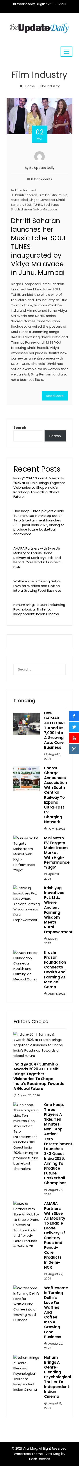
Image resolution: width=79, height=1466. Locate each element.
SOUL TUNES (33, 205)
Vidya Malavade (45, 209)
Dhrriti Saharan (26, 195)
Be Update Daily (41, 167)
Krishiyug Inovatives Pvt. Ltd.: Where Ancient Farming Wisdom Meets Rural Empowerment (58, 910)
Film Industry (48, 195)
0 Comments (41, 179)
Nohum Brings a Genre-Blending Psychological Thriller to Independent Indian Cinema (39, 609)
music (63, 195)
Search (19, 427)
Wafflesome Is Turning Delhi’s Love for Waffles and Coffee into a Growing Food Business (37, 586)
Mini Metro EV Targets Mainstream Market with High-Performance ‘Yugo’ (57, 852)
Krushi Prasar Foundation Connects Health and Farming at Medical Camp (55, 970)
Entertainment (25, 190)
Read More (55, 395)
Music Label (19, 200)
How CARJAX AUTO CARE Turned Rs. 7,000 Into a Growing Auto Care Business (55, 730)
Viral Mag (53, 1454)
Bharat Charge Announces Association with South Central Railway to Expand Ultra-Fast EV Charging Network (55, 794)
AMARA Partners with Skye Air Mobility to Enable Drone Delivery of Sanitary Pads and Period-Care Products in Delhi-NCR (38, 557)
